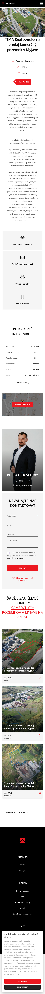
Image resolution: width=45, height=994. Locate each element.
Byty (22, 896)
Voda (8, 375)
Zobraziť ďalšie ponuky (16, 813)
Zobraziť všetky (22, 382)
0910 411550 (24, 481)
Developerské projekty (22, 914)
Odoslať (22, 568)
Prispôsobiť (22, 987)
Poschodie (10, 346)
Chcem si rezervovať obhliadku (24, 579)
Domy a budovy (22, 891)
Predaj (22, 865)
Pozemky (22, 908)
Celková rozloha (12, 352)
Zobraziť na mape (22, 404)
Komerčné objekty (22, 902)
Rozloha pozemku (13, 358)
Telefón (10, 534)
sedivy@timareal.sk (24, 485)
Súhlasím (22, 981)
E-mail (9, 525)
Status (8, 369)
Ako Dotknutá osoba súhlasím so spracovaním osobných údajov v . (21, 555)
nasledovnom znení (15, 558)
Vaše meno (11, 516)
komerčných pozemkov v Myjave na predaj (22, 612)
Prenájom (23, 870)
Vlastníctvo (10, 363)
